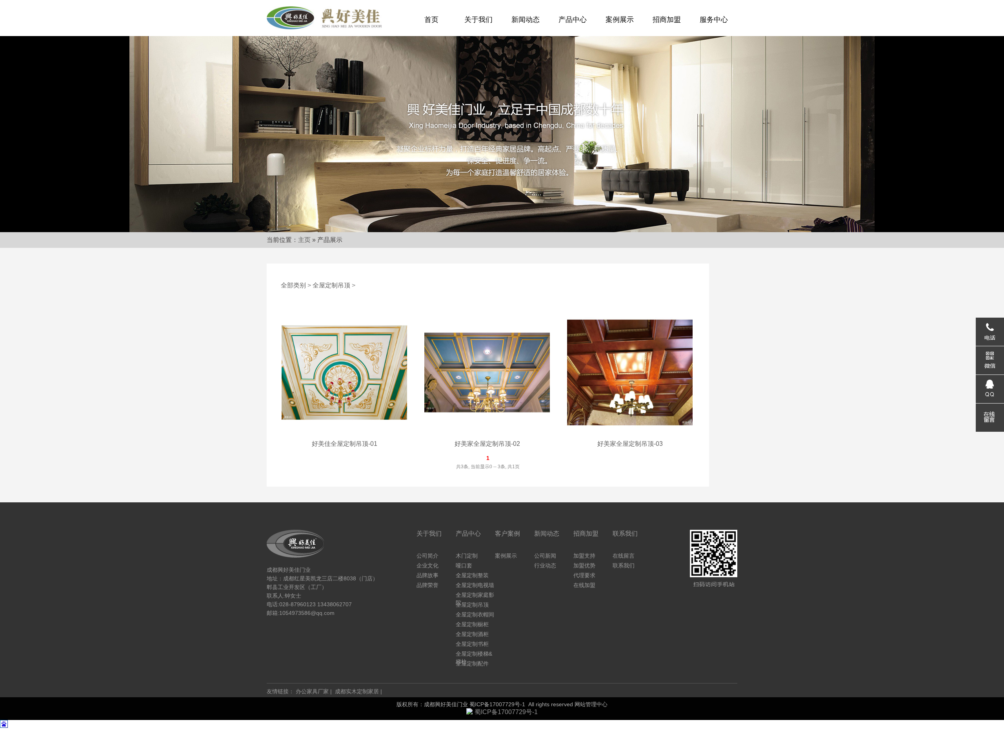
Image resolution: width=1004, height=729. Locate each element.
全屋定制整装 (472, 575)
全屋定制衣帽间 (475, 614)
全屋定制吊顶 (331, 285)
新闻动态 (525, 20)
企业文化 (427, 565)
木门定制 (467, 556)
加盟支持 (584, 556)
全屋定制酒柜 (472, 634)
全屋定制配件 (472, 663)
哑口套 (464, 565)
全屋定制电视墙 (475, 585)
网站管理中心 (591, 704)
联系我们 (624, 565)
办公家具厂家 (312, 691)
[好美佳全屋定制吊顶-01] (344, 434)
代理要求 (584, 575)
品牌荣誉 (427, 585)
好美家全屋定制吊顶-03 (630, 443)
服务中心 (714, 20)
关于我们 (478, 20)
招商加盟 (667, 20)
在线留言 (624, 556)
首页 (431, 20)
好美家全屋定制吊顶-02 (487, 443)
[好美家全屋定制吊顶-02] (487, 434)
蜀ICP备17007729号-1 (497, 704)
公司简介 (427, 556)
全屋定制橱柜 (472, 624)
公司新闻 (545, 556)
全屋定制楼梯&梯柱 (474, 654)
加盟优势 (584, 565)
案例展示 (620, 20)
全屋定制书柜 (472, 644)
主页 (304, 239)
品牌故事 (427, 575)
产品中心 (572, 20)
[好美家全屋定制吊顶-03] (629, 434)
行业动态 (545, 565)
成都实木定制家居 (357, 691)
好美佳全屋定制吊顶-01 (344, 443)
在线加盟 (584, 585)
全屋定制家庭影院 (475, 595)
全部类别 (293, 285)
